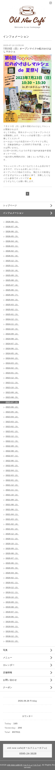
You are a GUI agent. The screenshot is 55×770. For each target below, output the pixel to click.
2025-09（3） (12, 275)
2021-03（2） (12, 519)
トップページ (10, 205)
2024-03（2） (12, 363)
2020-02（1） (12, 578)
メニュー (7, 657)
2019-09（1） (12, 602)
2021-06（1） (12, 509)
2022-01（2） (12, 480)
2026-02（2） (12, 251)
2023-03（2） (12, 422)
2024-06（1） (12, 349)
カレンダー (9, 665)
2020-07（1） (12, 558)
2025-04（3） (12, 300)
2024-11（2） (12, 324)
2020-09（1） (12, 548)
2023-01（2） (12, 431)
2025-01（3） (12, 314)
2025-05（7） (12, 295)
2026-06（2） (12, 231)
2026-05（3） (12, 236)
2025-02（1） (12, 309)
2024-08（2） (12, 339)
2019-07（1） (12, 612)
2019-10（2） (12, 597)
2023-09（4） (12, 392)
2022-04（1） (12, 470)
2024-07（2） (12, 344)
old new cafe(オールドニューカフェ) (24, 765)
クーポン (7, 687)
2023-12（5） (12, 378)
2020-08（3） (12, 553)
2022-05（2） (12, 466)
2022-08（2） (12, 451)
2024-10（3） (12, 329)
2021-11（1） (12, 490)
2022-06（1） (12, 461)
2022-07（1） (12, 456)
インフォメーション (13, 213)
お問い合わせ (10, 680)
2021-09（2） (12, 500)
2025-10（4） (12, 270)
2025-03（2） (12, 305)
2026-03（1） (12, 246)
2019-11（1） (12, 592)
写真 (5, 650)
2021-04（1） (12, 514)
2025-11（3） (12, 266)
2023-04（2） (12, 417)
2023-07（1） (12, 402)
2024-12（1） (12, 319)
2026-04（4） (12, 241)
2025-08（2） (12, 280)
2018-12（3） (12, 636)
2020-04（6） (12, 573)
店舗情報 (7, 672)
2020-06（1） (12, 563)
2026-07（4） (12, 227)
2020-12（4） (12, 534)
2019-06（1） (12, 617)
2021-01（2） (12, 529)
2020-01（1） (12, 583)
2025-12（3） (12, 261)
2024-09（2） (12, 334)
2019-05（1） (12, 622)
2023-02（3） (12, 427)
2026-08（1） (12, 222)
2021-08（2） (12, 505)
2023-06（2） (12, 407)
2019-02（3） (12, 631)
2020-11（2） (12, 539)
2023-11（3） (12, 383)
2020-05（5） (12, 568)
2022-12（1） (12, 436)
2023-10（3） (12, 388)
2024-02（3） (12, 368)
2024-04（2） (12, 358)
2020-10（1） (12, 544)
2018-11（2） (12, 641)
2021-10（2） (12, 495)
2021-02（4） (12, 524)
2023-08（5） (12, 397)
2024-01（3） (12, 373)
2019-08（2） (12, 607)
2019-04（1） (12, 627)
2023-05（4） (12, 412)
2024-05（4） (12, 353)
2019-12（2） (12, 587)
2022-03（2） (12, 475)
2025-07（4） (12, 285)
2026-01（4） (12, 256)
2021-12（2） (12, 485)
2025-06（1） (12, 290)
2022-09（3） (12, 446)
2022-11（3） (12, 441)
